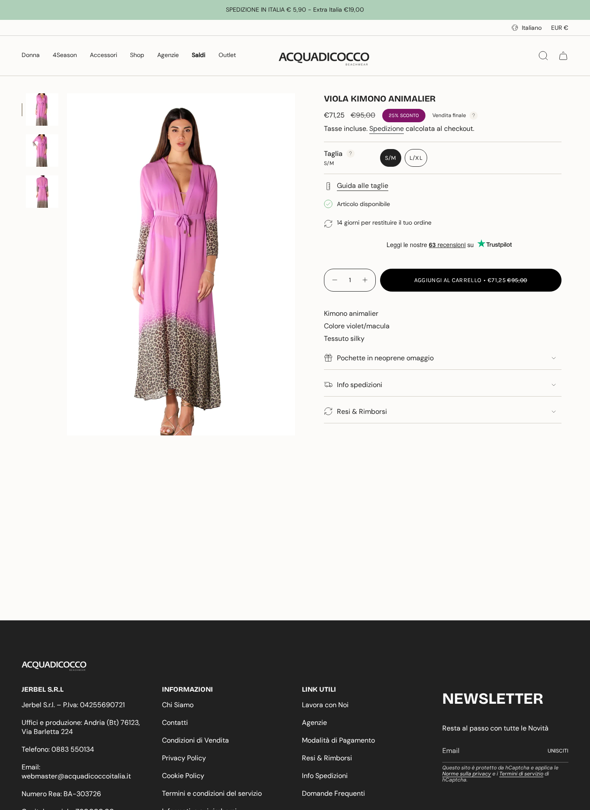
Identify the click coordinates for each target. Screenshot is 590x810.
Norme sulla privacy (466, 773)
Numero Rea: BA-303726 (61, 793)
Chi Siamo (177, 704)
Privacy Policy (184, 757)
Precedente (67, 264)
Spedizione (386, 128)
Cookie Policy (183, 775)
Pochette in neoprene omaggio (385, 357)
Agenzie (314, 722)
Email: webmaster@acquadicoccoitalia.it (76, 771)
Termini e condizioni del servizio (212, 793)
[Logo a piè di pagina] (54, 666)
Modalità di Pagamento (338, 740)
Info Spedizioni (325, 775)
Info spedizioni (359, 384)
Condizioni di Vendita (195, 740)
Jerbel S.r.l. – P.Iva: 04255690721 (73, 704)
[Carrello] (563, 55)
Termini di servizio (521, 773)
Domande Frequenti (333, 793)
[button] (30, 55)
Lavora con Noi (325, 704)
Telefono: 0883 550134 (58, 749)
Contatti (175, 722)
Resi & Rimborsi (362, 411)
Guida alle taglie (362, 185)
